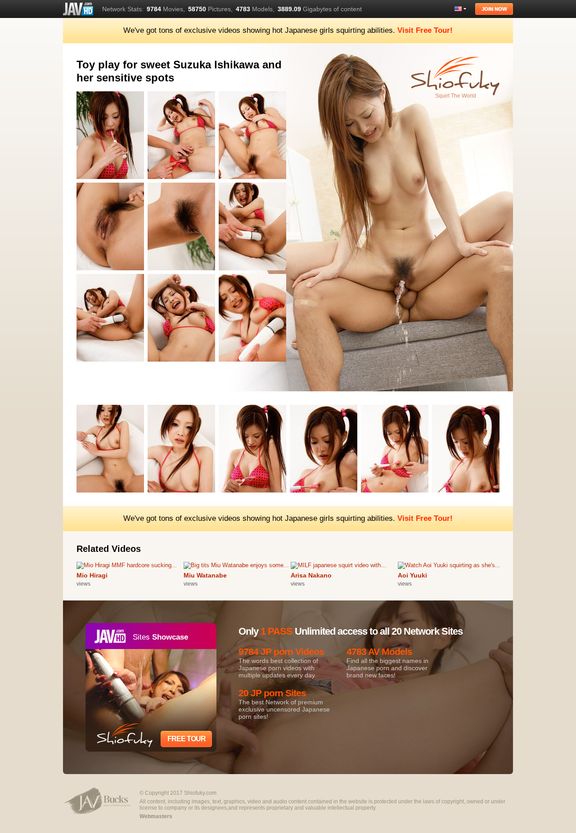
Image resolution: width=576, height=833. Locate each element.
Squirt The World (455, 96)
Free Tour (186, 739)
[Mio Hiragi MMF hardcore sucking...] (126, 565)
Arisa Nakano (311, 575)
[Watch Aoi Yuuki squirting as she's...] (449, 565)
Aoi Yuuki (412, 575)
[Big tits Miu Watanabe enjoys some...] (236, 565)
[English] (460, 8)
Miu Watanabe (205, 575)
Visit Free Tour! (425, 30)
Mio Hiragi (92, 575)
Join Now (494, 9)
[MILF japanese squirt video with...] (338, 565)
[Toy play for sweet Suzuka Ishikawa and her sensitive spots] (112, 180)
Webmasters (156, 816)
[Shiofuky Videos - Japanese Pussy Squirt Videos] (78, 9)
